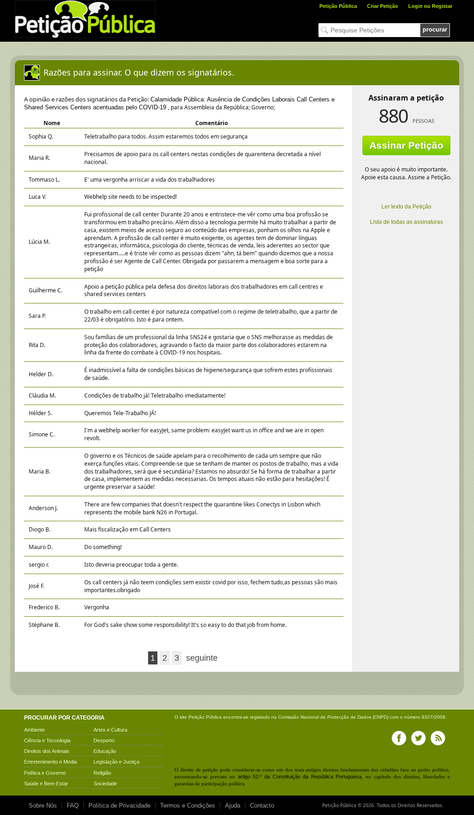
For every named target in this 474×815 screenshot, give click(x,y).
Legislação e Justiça (116, 761)
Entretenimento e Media (50, 761)
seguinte (202, 658)
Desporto (104, 740)
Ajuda (232, 805)
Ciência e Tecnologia (47, 740)
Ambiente (34, 730)
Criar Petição (382, 6)
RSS (437, 738)
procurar (435, 29)
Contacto (262, 805)
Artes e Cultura (110, 730)
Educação (105, 751)
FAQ (73, 805)
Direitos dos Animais (46, 751)
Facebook (399, 738)
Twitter (418, 738)
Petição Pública (338, 6)
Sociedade (105, 783)
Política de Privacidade (119, 805)
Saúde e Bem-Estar (46, 783)
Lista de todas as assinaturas (406, 222)
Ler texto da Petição (406, 206)
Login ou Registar (430, 6)
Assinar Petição (406, 145)
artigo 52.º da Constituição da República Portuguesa (300, 776)
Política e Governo (45, 773)
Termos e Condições (187, 805)
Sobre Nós (43, 805)
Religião (102, 773)
